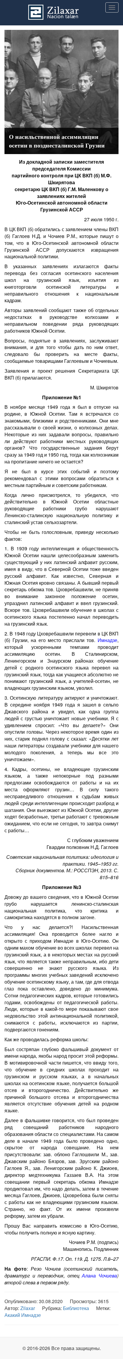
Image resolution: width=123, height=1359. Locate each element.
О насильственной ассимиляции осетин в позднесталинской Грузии (57, 141)
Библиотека (76, 1308)
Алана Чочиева (99, 1275)
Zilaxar (27, 1308)
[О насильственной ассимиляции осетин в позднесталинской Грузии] (61, 91)
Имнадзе (107, 640)
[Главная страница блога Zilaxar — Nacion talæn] (61, 7)
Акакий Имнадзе (22, 1315)
